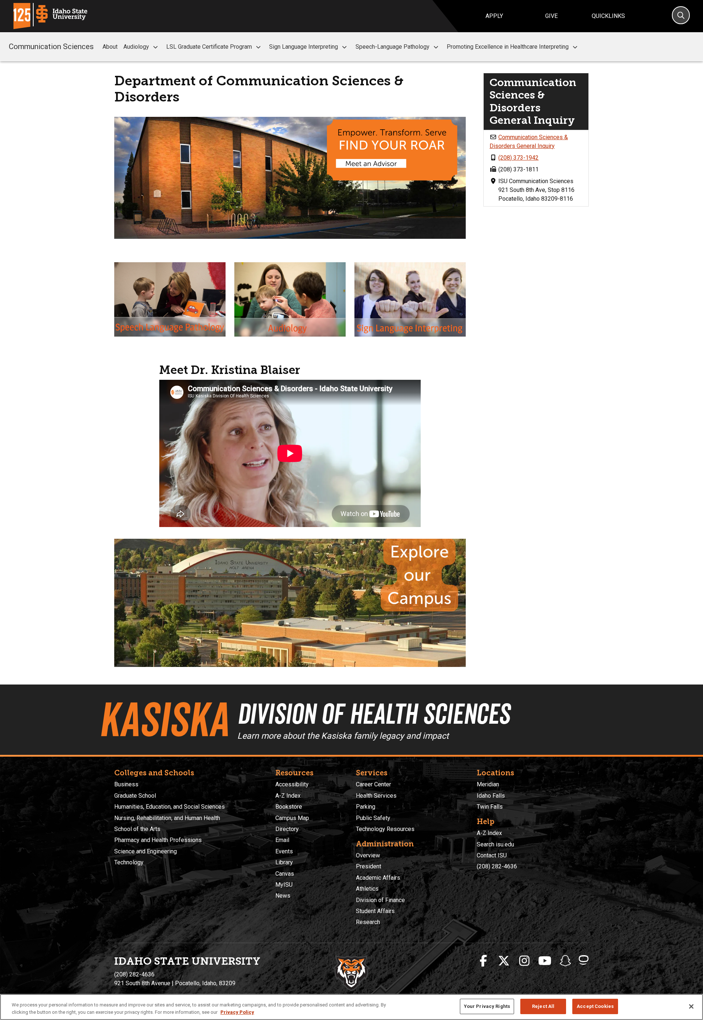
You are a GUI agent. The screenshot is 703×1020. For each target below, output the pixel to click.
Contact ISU (492, 855)
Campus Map (292, 818)
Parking (365, 806)
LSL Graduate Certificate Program (209, 46)
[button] (155, 47)
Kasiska (163, 719)
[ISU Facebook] (483, 961)
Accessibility (292, 784)
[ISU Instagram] (524, 961)
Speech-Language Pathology (392, 46)
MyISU (284, 884)
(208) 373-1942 (518, 157)
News (282, 895)
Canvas (284, 873)
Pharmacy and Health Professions (158, 840)
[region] (351, 1007)
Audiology (136, 46)
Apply (494, 15)
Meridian (488, 784)
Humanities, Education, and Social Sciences (169, 806)
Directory (287, 829)
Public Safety (373, 818)
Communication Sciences (51, 46)
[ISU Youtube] (545, 961)
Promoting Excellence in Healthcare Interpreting (508, 46)
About (110, 46)
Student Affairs (375, 911)
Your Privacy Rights (487, 1006)
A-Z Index (288, 795)
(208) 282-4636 (497, 866)
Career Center (373, 784)
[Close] (691, 1006)
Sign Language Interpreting (303, 46)
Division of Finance (380, 900)
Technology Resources (385, 829)
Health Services (376, 795)
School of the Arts (137, 829)
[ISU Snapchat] (565, 961)
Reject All (543, 1006)
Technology (129, 862)
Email (282, 840)
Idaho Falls (491, 795)
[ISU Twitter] (503, 961)
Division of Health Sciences (373, 714)
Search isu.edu (495, 844)
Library (284, 862)
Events (284, 851)
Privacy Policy (237, 1012)
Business (126, 784)
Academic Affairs (378, 877)
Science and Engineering (145, 851)
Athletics (367, 888)
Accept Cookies (595, 1006)
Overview (368, 855)
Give (551, 15)
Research (368, 922)
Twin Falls (490, 806)
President (368, 866)
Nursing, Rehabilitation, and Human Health (167, 818)
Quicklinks (608, 15)
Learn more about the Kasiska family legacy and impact (343, 736)
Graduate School (135, 795)
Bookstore (288, 806)
